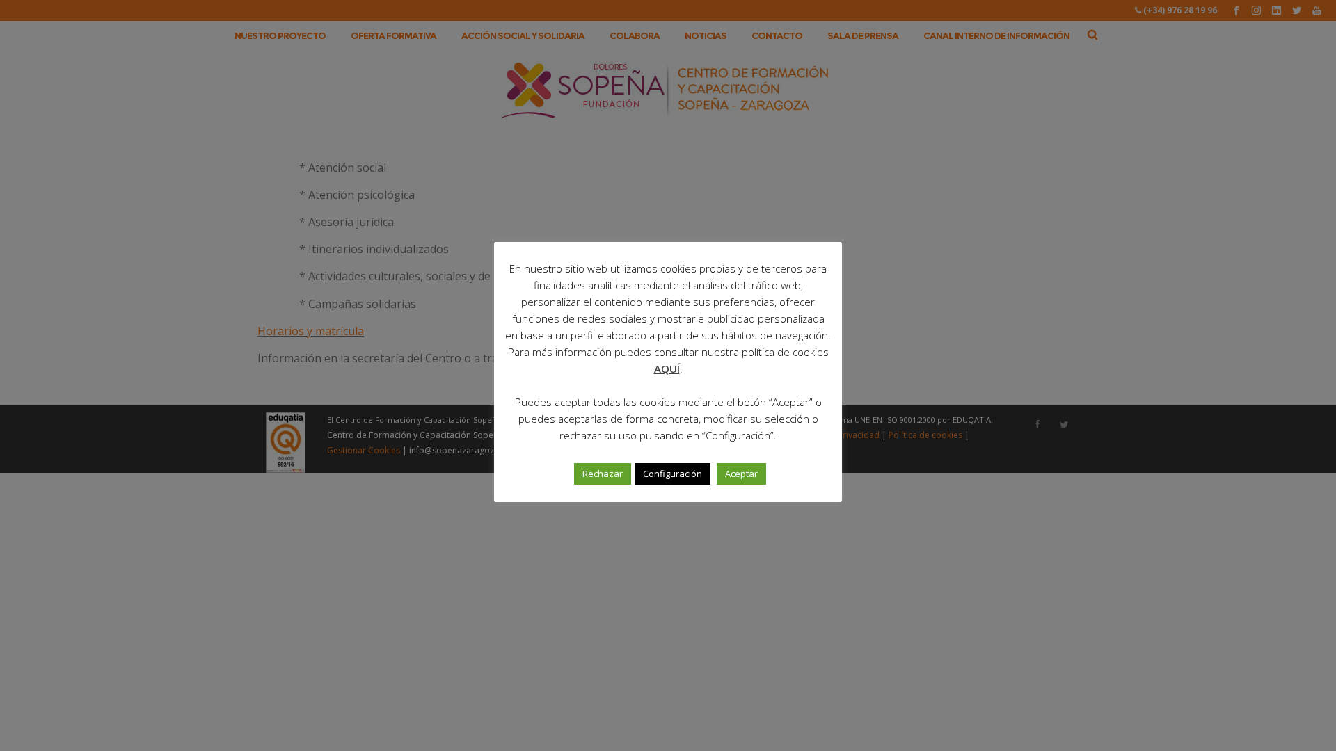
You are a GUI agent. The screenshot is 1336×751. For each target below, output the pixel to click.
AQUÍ (667, 369)
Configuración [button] (672, 473)
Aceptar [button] (741, 473)
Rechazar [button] (602, 473)
